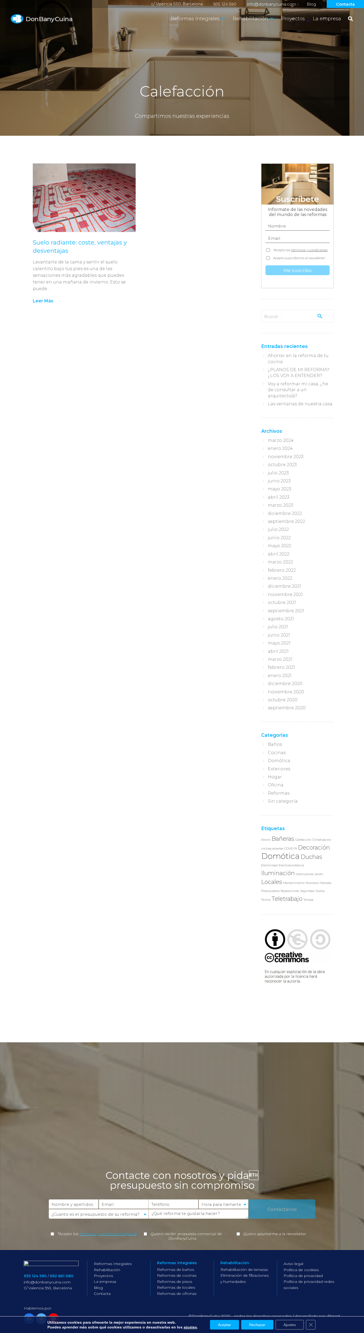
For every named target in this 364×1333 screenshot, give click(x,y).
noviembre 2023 (286, 456)
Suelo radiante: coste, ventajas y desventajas (80, 246)
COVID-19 (290, 848)
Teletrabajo (287, 898)
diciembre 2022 (285, 513)
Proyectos (103, 1275)
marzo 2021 (280, 659)
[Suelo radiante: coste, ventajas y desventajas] (84, 197)
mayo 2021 (279, 643)
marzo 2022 (280, 562)
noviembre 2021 (285, 594)
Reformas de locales (176, 1287)
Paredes (325, 883)
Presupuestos (270, 891)
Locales (271, 881)
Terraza (308, 900)
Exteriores (279, 768)
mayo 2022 (279, 545)
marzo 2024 (281, 440)
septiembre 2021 (286, 610)
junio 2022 (279, 537)
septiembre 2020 (287, 707)
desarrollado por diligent (317, 1316)
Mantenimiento (294, 883)
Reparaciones (290, 891)
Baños (275, 744)
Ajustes (290, 1325)
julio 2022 (278, 529)
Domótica (279, 760)
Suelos (320, 891)
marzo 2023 (280, 505)
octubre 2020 (282, 699)
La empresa (105, 1281)
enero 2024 (280, 448)
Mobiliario (312, 883)
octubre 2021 (282, 602)
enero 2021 (280, 675)
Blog (311, 4)
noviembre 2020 (286, 691)
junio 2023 (279, 480)
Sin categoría (283, 801)
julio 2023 (278, 472)
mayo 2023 (279, 488)
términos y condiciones (309, 250)
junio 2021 (279, 635)
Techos (265, 900)
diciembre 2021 (284, 586)
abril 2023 (278, 497)
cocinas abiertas (272, 848)
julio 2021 (278, 626)
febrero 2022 (282, 570)
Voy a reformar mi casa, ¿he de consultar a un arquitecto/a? (298, 389)
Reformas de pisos (174, 1281)
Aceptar (224, 1325)
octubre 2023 (282, 464)
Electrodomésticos (291, 865)
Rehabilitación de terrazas (244, 1269)
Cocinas (277, 752)
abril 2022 (278, 554)
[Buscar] (350, 19)
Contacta (345, 4)
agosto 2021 (281, 618)
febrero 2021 (281, 667)
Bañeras (283, 838)
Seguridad (307, 891)
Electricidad (269, 865)
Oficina (276, 784)
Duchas (311, 856)
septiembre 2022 (286, 521)
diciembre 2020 (285, 683)
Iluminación (278, 873)
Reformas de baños (175, 1269)
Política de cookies (301, 1269)
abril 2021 (278, 651)
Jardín (319, 874)
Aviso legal (293, 1263)
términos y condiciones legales (108, 1233)
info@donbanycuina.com (271, 4)
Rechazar (257, 1325)
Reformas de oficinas (176, 1293)
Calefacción (303, 840)
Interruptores (305, 874)
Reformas (278, 793)
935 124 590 (224, 4)
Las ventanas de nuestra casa (300, 403)
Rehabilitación (107, 1269)
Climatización (321, 840)
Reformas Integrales (113, 1263)
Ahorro (265, 840)
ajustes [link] (190, 1327)
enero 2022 (280, 578)
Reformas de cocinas (176, 1275)
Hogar (275, 776)
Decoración (314, 847)
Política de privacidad (303, 1275)
